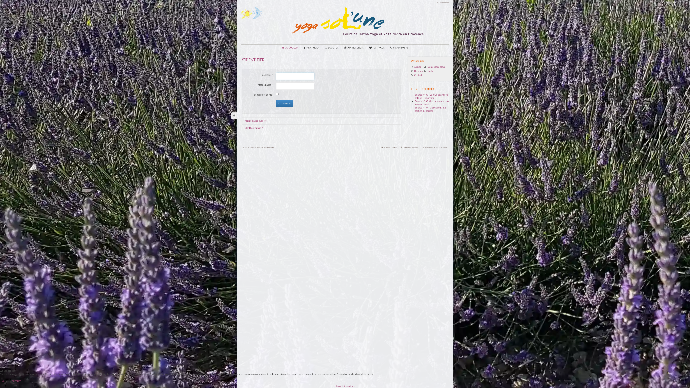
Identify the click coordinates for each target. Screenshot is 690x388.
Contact (418, 75)
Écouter (333, 47)
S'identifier (444, 3)
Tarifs (430, 71)
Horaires (418, 71)
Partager (379, 47)
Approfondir (356, 47)
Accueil (417, 67)
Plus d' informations (345, 386)
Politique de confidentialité (436, 147)
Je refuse (15, 381)
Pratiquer (313, 47)
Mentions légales (411, 147)
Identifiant (267, 75)
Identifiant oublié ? (254, 128)
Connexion (285, 104)
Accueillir (291, 47)
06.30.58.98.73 (400, 47)
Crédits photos (390, 147)
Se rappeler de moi (263, 95)
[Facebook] (234, 115)
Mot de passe (265, 85)
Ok (3, 381)
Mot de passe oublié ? (255, 121)
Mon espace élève (436, 67)
